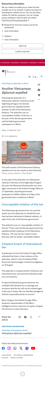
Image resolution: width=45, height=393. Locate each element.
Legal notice (6, 355)
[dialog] (22, 29)
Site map (5, 358)
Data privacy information (23, 355)
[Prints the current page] (39, 95)
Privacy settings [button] (16, 358)
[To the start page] (8, 73)
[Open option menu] (39, 100)
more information (11, 31)
